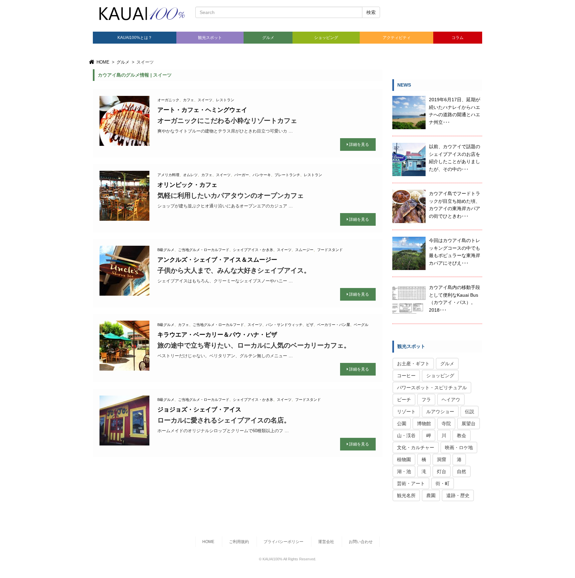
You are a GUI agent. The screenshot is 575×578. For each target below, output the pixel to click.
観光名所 (406, 495)
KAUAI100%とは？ (134, 37)
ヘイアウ (451, 399)
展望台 (469, 423)
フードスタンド (330, 250)
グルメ (268, 37)
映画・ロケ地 (459, 447)
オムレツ (190, 175)
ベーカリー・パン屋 (333, 325)
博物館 (424, 423)
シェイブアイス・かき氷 (253, 250)
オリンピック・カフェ (187, 184)
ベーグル (361, 325)
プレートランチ (287, 175)
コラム (458, 37)
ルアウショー (440, 411)
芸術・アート (411, 483)
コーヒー (406, 375)
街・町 (443, 483)
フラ (426, 399)
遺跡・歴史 (458, 495)
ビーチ (404, 399)
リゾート (406, 411)
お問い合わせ (361, 541)
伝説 (469, 411)
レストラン (225, 100)
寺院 (446, 423)
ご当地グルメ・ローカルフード (203, 250)
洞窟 (441, 459)
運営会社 (326, 541)
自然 (461, 471)
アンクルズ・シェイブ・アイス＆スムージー (217, 259)
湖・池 (404, 471)
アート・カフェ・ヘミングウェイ (202, 110)
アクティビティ (397, 37)
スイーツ (205, 100)
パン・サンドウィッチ (284, 325)
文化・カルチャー (415, 447)
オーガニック (168, 100)
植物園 (404, 459)
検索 (371, 12)
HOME (102, 62)
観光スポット (210, 37)
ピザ (309, 325)
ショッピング (326, 37)
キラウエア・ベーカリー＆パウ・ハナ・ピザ (217, 334)
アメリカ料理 (168, 175)
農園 (431, 495)
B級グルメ (165, 250)
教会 (461, 435)
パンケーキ (262, 175)
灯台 (441, 471)
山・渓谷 (406, 435)
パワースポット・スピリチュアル (432, 387)
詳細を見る (359, 144)
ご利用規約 (239, 541)
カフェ (188, 100)
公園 (401, 423)
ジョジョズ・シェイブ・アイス (199, 409)
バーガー (241, 175)
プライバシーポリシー (283, 541)
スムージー (304, 250)
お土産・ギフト (413, 363)
